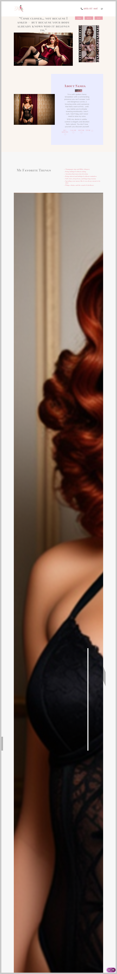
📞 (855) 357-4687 (89, 8)
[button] (102, 9)
